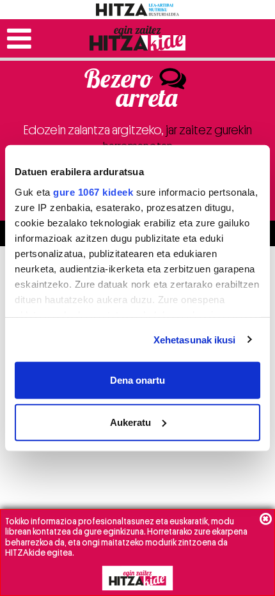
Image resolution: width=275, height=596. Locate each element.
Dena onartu (137, 380)
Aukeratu (130, 421)
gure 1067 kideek (93, 191)
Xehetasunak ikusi (194, 339)
